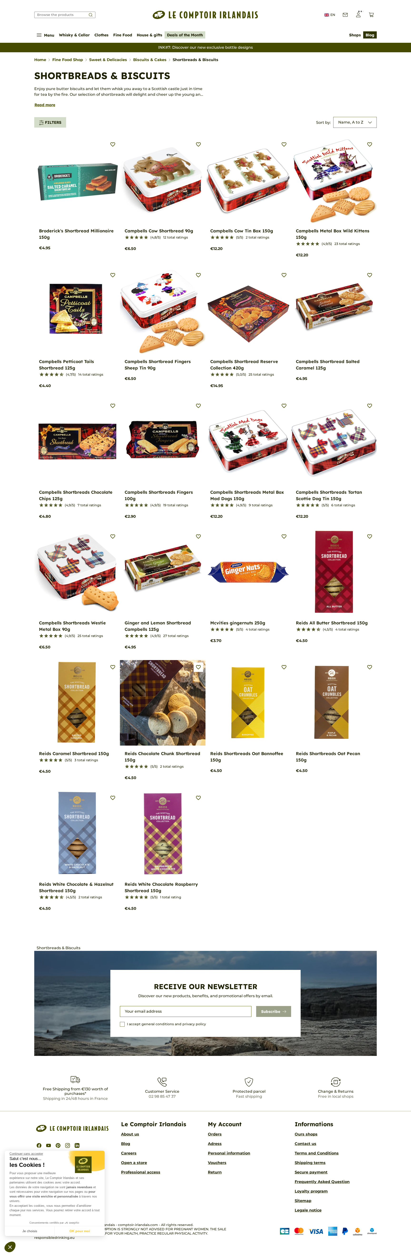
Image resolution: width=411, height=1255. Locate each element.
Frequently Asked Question (322, 1181)
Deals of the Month (185, 35)
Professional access (140, 1172)
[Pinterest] (58, 1145)
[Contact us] (345, 15)
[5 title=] (146, 237)
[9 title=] (59, 374)
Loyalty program (311, 1191)
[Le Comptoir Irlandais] (205, 15)
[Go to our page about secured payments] (328, 1231)
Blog (370, 35)
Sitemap (303, 1200)
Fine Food (122, 35)
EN (332, 15)
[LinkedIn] (77, 1145)
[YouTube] (48, 1145)
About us (130, 1134)
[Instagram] (67, 1145)
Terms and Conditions (317, 1153)
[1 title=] (127, 237)
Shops (355, 35)
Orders (215, 1134)
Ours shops (306, 1134)
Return (215, 1172)
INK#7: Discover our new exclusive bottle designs (205, 47)
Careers (129, 1153)
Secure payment (311, 1172)
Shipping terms (310, 1162)
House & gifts (149, 35)
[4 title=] (141, 237)
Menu (49, 35)
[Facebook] (39, 1145)
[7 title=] (54, 374)
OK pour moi (79, 1231)
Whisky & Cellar (74, 35)
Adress (215, 1143)
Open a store (134, 1162)
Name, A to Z (350, 122)
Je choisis (29, 1231)
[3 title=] (136, 237)
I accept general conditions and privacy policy (166, 1024)
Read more (44, 104)
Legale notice (308, 1210)
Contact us (305, 1143)
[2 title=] (131, 237)
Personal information (229, 1153)
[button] (10, 1247)
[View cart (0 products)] (371, 15)
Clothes (101, 35)
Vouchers (217, 1162)
